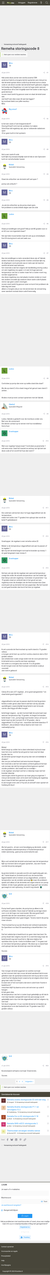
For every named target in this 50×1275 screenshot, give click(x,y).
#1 (47, 72)
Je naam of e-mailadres (10, 1189)
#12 (47, 536)
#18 (47, 903)
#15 (47, 687)
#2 (47, 119)
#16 (47, 742)
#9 (47, 414)
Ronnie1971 (12, 1133)
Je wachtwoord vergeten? (11, 1205)
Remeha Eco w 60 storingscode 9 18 (22, 1116)
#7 (47, 253)
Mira (10, 63)
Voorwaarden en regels (9, 1251)
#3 (47, 149)
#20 (47, 1066)
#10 (47, 441)
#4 (47, 174)
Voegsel (11, 1102)
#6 (47, 224)
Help (2, 1260)
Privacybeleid (5, 1256)
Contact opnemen (7, 1247)
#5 (47, 200)
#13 (47, 568)
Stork (10, 1119)
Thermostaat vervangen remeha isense (23, 1131)
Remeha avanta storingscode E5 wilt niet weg (26, 1100)
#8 (47, 378)
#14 (47, 644)
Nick (10, 1126)
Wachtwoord (6, 1198)
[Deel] (44, 72)
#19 (47, 966)
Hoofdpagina (6, 1265)
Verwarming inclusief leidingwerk (27, 1102)
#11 (47, 508)
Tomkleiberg (13, 1112)
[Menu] (3, 2)
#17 (47, 842)
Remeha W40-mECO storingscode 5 (22, 1123)
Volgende (28, 1081)
